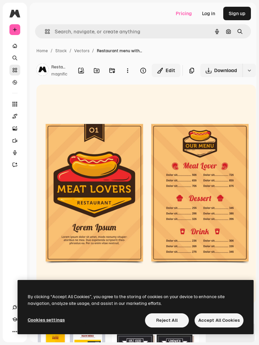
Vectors (81, 51)
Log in (208, 13)
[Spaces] (14, 116)
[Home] (14, 45)
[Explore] (14, 82)
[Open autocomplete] (44, 31)
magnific (59, 74)
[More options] (127, 70)
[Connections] (14, 307)
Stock (61, 51)
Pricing (184, 13)
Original (79, 97)
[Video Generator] (14, 140)
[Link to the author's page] (42, 71)
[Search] (14, 58)
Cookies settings (46, 320)
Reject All (167, 320)
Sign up (237, 13)
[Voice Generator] (14, 152)
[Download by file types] (249, 70)
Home (42, 51)
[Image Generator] (14, 128)
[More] (14, 331)
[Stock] (14, 70)
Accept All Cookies (219, 320)
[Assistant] (14, 164)
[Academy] (14, 319)
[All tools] (14, 104)
